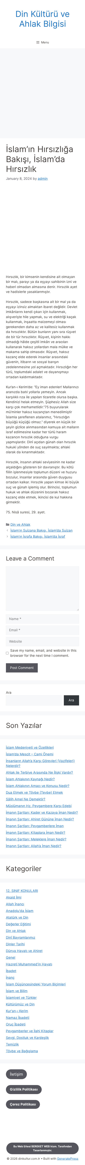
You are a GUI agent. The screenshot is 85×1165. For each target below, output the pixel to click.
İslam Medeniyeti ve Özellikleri (30, 747)
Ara (8, 692)
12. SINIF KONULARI (22, 891)
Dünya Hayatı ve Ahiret (24, 951)
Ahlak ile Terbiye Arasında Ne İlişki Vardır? (39, 772)
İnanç (10, 978)
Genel (10, 958)
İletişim (16, 1074)
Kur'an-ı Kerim (17, 1011)
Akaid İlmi (13, 897)
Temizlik (12, 1044)
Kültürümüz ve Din (20, 1004)
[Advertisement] (42, 94)
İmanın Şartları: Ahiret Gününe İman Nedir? (40, 819)
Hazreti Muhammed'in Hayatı (29, 964)
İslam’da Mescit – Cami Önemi (29, 754)
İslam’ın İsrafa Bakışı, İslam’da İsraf (37, 536)
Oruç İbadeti (16, 1024)
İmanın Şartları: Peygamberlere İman (35, 826)
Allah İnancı (15, 904)
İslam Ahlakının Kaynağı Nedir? (30, 779)
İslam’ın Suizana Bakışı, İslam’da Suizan (41, 530)
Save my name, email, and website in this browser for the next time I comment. (43, 653)
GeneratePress (67, 1158)
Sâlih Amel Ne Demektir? (25, 799)
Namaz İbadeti (17, 1018)
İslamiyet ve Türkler (21, 998)
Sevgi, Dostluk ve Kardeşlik (27, 1038)
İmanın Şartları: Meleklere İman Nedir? (36, 839)
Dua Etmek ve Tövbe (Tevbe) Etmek (34, 792)
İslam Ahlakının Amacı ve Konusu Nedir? (37, 786)
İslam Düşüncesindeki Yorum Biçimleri (36, 984)
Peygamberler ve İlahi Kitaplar (29, 1031)
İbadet (11, 971)
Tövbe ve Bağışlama (22, 1051)
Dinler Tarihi (15, 944)
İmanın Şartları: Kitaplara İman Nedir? (35, 833)
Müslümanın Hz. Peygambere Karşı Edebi (39, 806)
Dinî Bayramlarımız (20, 937)
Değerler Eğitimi (18, 924)
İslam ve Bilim (16, 991)
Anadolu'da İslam (19, 911)
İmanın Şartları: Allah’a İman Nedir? (33, 846)
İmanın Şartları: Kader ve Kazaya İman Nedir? (42, 813)
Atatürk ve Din (17, 917)
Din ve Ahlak (20, 525)
